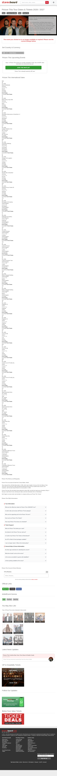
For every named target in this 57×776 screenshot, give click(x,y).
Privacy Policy (44, 735)
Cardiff (40, 762)
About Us (30, 739)
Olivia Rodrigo (19, 746)
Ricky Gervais (5, 740)
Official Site (5, 588)
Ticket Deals (30, 746)
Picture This (25, 13)
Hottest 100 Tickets (20, 751)
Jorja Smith (4, 745)
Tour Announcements (32, 747)
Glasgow (36, 762)
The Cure (18, 744)
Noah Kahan (4, 739)
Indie (20, 13)
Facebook (19, 588)
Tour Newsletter (31, 751)
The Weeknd (18, 740)
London (20, 762)
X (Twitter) (12, 588)
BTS (17, 743)
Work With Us (31, 740)
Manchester (25, 762)
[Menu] (53, 2)
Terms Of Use (51, 735)
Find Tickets (4, 93)
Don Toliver (4, 741)
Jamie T (4, 744)
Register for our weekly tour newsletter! (45, 753)
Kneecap (4, 746)
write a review (34, 579)
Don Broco (4, 747)
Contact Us (30, 741)
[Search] (47, 2)
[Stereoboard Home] (9, 3)
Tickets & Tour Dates (11, 13)
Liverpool (44, 762)
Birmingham (31, 762)
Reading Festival (19, 750)
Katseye (17, 741)
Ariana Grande (19, 739)
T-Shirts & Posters (32, 750)
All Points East (19, 745)
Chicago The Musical (6, 743)
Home (3, 13)
